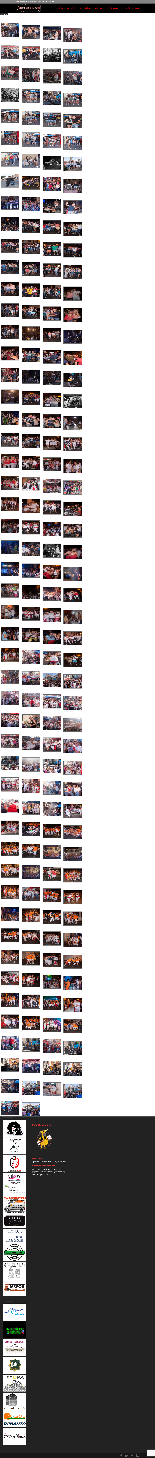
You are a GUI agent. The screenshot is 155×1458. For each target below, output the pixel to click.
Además (99, 8)
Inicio (61, 8)
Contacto (113, 8)
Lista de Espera (130, 8)
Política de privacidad (40, 1174)
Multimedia (84, 8)
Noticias (71, 8)
